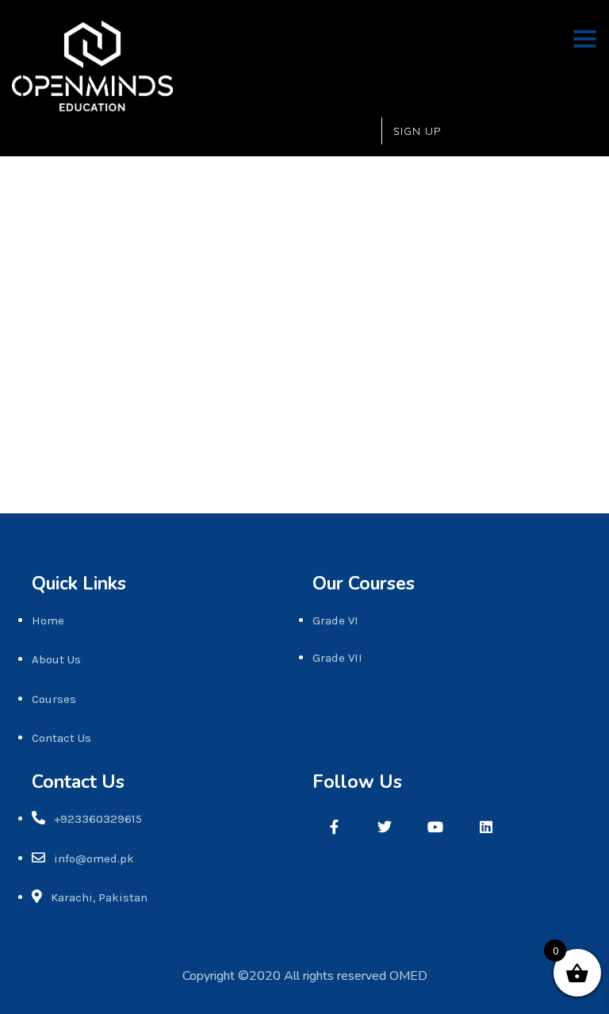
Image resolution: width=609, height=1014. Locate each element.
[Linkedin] (486, 826)
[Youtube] (435, 826)
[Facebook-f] (333, 826)
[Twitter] (384, 826)
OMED (408, 976)
